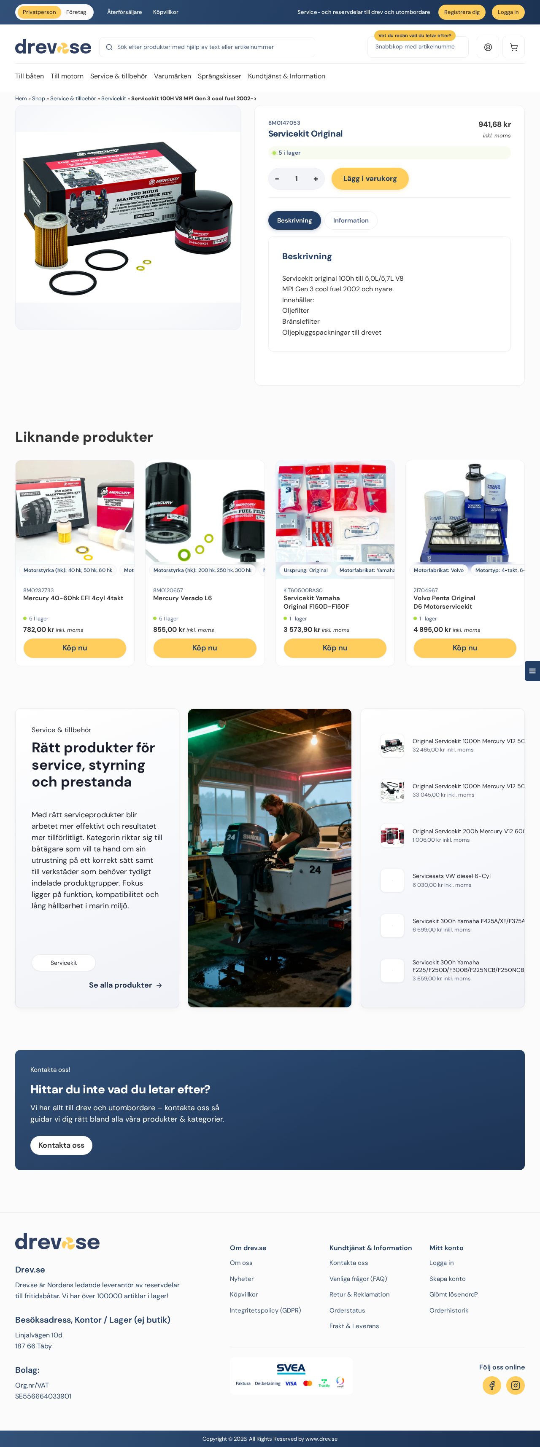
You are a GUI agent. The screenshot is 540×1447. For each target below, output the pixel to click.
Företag (76, 12)
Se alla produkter (120, 985)
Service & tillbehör (73, 98)
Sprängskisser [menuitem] (219, 76)
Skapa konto (447, 1279)
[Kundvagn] (513, 47)
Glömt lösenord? (453, 1294)
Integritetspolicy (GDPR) (265, 1310)
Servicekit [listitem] (64, 962)
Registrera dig (462, 12)
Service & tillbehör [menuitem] (118, 76)
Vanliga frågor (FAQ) (358, 1279)
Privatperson (39, 12)
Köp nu (74, 648)
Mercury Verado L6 (182, 598)
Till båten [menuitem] (29, 76)
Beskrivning (294, 220)
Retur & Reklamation (359, 1294)
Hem (21, 98)
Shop (38, 98)
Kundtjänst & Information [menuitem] (286, 76)
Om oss (241, 1263)
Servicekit (113, 98)
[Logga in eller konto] (488, 47)
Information (351, 220)
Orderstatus (347, 1310)
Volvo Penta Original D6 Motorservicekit (444, 602)
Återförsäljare (124, 12)
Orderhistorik (449, 1310)
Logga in (508, 12)
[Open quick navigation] (532, 670)
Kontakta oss (61, 1145)
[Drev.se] (53, 47)
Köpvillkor (165, 12)
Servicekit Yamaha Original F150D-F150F (316, 602)
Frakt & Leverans (354, 1326)
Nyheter (242, 1279)
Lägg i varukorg (370, 178)
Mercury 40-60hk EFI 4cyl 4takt (73, 598)
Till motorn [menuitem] (67, 76)
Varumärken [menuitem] (172, 76)
